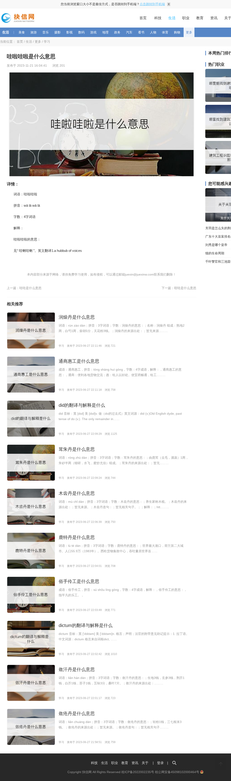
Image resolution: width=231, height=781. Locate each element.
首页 (143, 18)
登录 (160, 763)
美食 (21, 32)
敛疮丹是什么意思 (77, 713)
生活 (172, 18)
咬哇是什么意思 (185, 288)
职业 (185, 18)
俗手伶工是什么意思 (79, 581)
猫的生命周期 (214, 253)
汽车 (129, 32)
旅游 (33, 32)
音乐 (45, 32)
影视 (69, 32)
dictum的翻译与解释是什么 (86, 625)
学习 (47, 41)
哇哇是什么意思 (30, 288)
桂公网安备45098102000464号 (177, 772)
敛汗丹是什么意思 (77, 669)
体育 (165, 32)
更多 (189, 32)
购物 (177, 32)
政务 (117, 32)
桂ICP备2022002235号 (137, 772)
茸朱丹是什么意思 (77, 449)
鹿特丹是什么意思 (77, 537)
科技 (158, 18)
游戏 (93, 32)
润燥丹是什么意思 (77, 317)
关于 (145, 763)
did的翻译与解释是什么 (82, 405)
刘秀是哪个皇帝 (216, 245)
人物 (153, 32)
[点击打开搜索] (174, 763)
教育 (199, 18)
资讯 (213, 18)
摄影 (57, 32)
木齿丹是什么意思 (77, 493)
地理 (105, 32)
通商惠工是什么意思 (79, 361)
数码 (81, 32)
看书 (141, 32)
